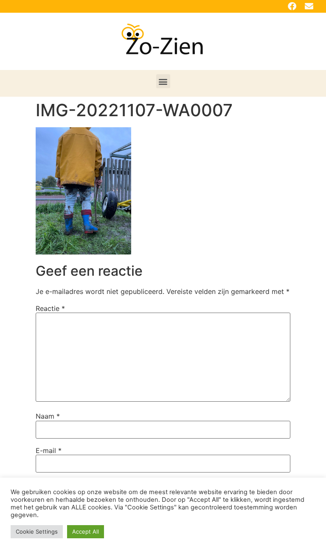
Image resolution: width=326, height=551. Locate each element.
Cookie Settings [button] (37, 531)
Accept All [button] (85, 531)
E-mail (49, 450)
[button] (163, 81)
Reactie (50, 308)
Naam (48, 416)
